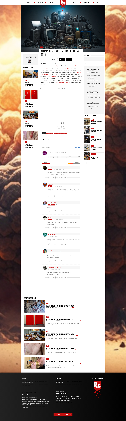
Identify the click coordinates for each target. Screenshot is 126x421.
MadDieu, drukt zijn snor (54, 267)
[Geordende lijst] (58, 157)
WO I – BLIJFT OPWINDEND (27, 390)
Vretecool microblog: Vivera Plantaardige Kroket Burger (35, 401)
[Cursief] (52, 157)
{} (68, 156)
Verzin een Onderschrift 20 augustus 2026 (29, 105)
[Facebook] (60, 59)
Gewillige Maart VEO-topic (62, 82)
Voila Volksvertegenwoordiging (63, 389)
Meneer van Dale (50, 307)
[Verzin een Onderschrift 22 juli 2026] (87, 130)
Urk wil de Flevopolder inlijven (29, 392)
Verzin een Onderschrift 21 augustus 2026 (29, 84)
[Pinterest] (67, 59)
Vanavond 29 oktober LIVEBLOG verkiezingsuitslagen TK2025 (69, 387)
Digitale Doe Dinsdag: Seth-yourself (64, 402)
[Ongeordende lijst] (60, 157)
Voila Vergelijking (60, 391)
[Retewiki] (70, 414)
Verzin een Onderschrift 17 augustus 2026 (60, 362)
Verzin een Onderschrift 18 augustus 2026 (29, 146)
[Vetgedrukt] (50, 157)
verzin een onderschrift (61, 133)
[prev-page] (85, 163)
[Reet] (30, 61)
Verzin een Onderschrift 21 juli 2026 (96, 139)
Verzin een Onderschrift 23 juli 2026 (96, 122)
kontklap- (56, 66)
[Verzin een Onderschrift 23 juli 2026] (87, 121)
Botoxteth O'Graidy (50, 363)
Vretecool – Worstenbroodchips (29, 397)
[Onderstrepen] (54, 157)
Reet (33, 61)
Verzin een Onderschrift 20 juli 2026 (96, 148)
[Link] (66, 157)
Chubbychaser (52, 234)
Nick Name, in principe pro (55, 250)
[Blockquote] (62, 157)
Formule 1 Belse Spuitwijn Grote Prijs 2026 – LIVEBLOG (97, 157)
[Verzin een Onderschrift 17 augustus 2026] (34, 363)
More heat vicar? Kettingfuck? (63, 400)
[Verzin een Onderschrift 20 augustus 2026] (30, 94)
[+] (70, 156)
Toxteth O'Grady (90, 83)
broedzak (53, 76)
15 (77, 335)
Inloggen (78, 147)
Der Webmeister (52, 202)
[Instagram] (59, 414)
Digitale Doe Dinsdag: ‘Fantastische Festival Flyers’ (67, 396)
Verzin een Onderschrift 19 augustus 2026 (29, 125)
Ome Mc (50, 167)
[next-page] (87, 163)
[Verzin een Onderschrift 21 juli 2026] (87, 139)
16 (80, 363)
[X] (63, 59)
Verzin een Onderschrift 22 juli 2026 (96, 131)
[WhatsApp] (70, 59)
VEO (26, 80)
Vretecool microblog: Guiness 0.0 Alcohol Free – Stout (34, 399)
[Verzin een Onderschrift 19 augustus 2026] (30, 115)
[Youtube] (67, 414)
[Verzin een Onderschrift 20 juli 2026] (87, 147)
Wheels (93, 153)
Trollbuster (51, 184)
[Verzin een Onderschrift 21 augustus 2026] (30, 74)
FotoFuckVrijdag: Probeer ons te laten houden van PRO (68, 398)
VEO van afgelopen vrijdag (66, 68)
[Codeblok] (64, 157)
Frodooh (50, 217)
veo (55, 133)
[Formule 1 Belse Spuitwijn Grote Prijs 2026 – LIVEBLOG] (87, 156)
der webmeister (49, 133)
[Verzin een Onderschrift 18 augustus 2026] (30, 135)
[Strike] (56, 157)
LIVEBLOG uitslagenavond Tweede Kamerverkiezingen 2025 (69, 384)
